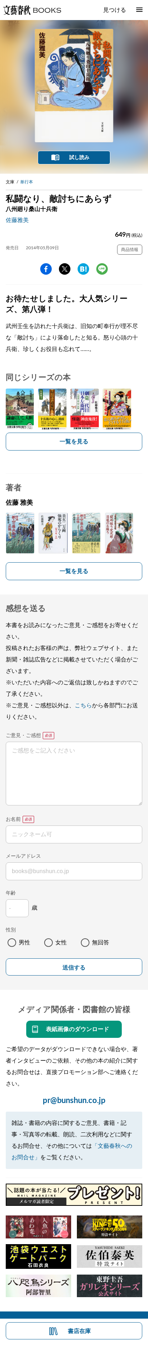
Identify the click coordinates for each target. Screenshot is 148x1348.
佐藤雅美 (17, 220)
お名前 (13, 819)
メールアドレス (23, 856)
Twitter (64, 269)
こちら (83, 705)
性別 (11, 930)
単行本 (26, 182)
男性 (24, 942)
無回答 (100, 942)
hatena (83, 269)
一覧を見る (74, 441)
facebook (46, 269)
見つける (114, 10)
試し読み (79, 157)
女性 (61, 942)
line (102, 269)
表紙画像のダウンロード (77, 1029)
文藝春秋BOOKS (32, 10)
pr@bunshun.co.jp (74, 1100)
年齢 (11, 893)
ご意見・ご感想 (23, 735)
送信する (74, 967)
